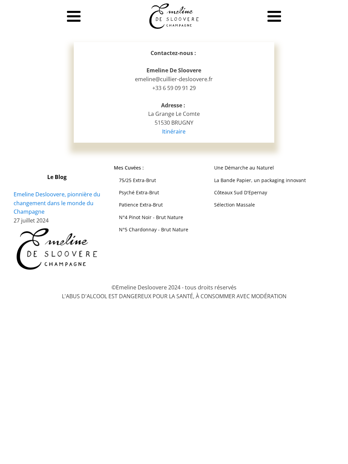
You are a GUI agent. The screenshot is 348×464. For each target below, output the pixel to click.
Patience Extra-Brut (141, 204)
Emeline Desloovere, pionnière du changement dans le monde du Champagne (57, 203)
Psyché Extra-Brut (139, 192)
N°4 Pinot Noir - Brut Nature (152, 217)
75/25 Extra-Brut (137, 180)
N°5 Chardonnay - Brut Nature (154, 229)
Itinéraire (174, 131)
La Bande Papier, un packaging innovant (260, 180)
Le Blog (57, 177)
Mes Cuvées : (129, 167)
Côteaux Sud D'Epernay (240, 192)
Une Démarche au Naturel (244, 167)
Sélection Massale (234, 204)
